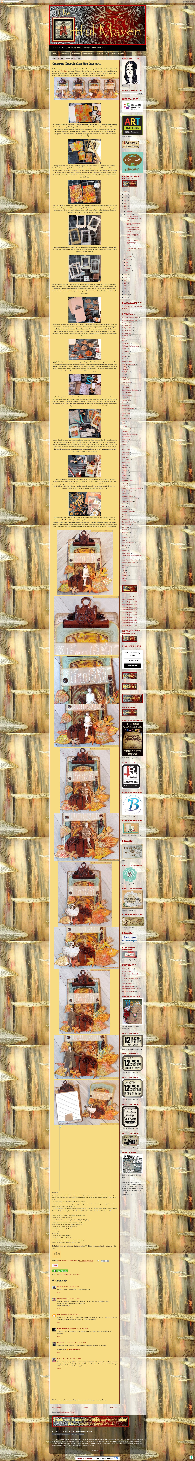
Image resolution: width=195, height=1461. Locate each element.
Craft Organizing (127, 395)
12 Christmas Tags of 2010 (130, 317)
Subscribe (132, 665)
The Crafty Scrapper (128, 991)
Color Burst (125, 387)
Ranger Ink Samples (128, 491)
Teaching (124, 514)
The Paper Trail (126, 524)
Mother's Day (126, 462)
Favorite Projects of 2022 (129, 622)
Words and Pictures (63, 1328)
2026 (126, 192)
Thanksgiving (76, 1274)
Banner (124, 359)
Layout (124, 444)
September (129, 257)
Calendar (76, 54)
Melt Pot (124, 457)
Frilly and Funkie (127, 983)
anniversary (125, 565)
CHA (123, 374)
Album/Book (125, 343)
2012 (126, 294)
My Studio (125, 467)
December (129, 211)
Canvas (124, 377)
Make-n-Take (126, 449)
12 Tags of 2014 (126, 328)
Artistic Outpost (126, 971)
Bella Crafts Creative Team (130, 978)
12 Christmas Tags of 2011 (129, 320)
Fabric (124, 416)
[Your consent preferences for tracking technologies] (191, 1457)
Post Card (125, 483)
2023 (126, 200)
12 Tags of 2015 (126, 330)
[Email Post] (98, 1260)
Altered (124, 348)
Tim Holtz (64, 71)
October (128, 254)
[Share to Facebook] (108, 1261)
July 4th (124, 442)
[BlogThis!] (104, 1261)
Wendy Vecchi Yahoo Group (130, 560)
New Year (125, 473)
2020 (126, 209)
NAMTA (124, 470)
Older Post (113, 1407)
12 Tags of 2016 (126, 333)
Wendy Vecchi (126, 553)
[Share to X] (106, 1261)
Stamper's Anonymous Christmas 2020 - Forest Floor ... (133, 235)
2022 (126, 203)
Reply (59, 1292)
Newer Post (57, 1407)
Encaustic (125, 411)
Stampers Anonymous (128, 511)
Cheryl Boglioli (126, 382)
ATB (123, 338)
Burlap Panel (125, 372)
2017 (126, 280)
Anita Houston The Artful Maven (68, 1260)
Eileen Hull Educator (128, 408)
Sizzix (124, 504)
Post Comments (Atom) (67, 1412)
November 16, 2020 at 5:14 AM (78, 1343)
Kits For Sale (102, 54)
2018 (126, 277)
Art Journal (125, 351)
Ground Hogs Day (127, 429)
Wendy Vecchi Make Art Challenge (132, 555)
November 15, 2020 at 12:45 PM (69, 1286)
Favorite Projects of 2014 (129, 602)
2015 (126, 286)
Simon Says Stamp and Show (130, 988)
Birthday (124, 367)
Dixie (58, 1314)
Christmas (125, 385)
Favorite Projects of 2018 (129, 612)
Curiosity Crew (126, 981)
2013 (126, 291)
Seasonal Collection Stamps (130, 499)
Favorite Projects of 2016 (129, 607)
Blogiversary (125, 369)
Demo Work (125, 400)
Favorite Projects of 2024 (120, 54)
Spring (124, 506)
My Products (88, 54)
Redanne (60, 1359)
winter (124, 580)
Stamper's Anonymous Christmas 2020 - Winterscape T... (132, 242)
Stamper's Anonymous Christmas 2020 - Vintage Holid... (134, 248)
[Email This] (102, 1261)
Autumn (65, 1274)
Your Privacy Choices (104, 1458)
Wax (123, 540)
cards (123, 570)
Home (55, 54)
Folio (123, 421)
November (129, 214)
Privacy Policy (57, 1434)
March (128, 268)
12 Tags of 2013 (126, 325)
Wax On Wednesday (128, 543)
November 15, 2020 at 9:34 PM (70, 1314)
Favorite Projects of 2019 (129, 615)
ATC (123, 341)
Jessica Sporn (126, 439)
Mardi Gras (125, 452)
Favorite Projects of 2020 (129, 617)
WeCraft (124, 545)
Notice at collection (84, 1458)
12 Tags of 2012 (126, 323)
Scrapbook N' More (127, 496)
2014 (126, 289)
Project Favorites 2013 (128, 599)
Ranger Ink (125, 486)
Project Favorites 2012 (128, 597)
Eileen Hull (125, 405)
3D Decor (59, 1274)
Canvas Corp (125, 379)
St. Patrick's (125, 509)
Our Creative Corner (128, 986)
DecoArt (124, 398)
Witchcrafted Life (62, 1343)
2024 (126, 197)
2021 (126, 206)
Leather (124, 447)
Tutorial (124, 530)
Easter (124, 403)
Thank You (125, 517)
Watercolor (125, 537)
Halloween (125, 431)
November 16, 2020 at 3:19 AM (79, 1328)
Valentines (125, 532)
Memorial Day (126, 460)
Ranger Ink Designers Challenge (131, 488)
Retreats (124, 493)
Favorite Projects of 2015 (129, 604)
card (70, 1274)
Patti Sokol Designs (127, 480)
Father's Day (125, 418)
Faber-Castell (126, 413)
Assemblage (125, 354)
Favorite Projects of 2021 (129, 620)
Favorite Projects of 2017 (129, 609)
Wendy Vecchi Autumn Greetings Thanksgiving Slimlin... (133, 229)
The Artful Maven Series (129, 522)
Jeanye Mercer (126, 436)
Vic (58, 1286)
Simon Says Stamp (127, 501)
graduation (125, 573)
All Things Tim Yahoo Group (130, 346)
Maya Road (125, 455)
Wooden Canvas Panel (128, 562)
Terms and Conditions (78, 1434)
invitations (125, 575)
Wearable (124, 548)
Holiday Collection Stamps (130, 434)
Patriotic (124, 478)
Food (123, 423)
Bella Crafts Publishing (128, 364)
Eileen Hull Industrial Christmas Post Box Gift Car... (133, 218)
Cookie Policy (66, 1434)
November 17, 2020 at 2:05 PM (72, 1359)
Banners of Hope (127, 361)
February (129, 271)
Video (123, 535)
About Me (65, 54)
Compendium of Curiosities (130, 390)
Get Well (124, 426)
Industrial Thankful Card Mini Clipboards (133, 224)
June (127, 265)
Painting (124, 475)
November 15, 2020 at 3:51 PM (70, 1298)
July (127, 262)
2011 (126, 297)
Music (124, 465)
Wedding (124, 550)
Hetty (59, 1298)
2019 (126, 274)
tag (123, 578)
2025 (126, 194)
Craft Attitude (126, 392)
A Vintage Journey (127, 969)
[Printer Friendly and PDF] (60, 1272)
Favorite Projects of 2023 (129, 625)
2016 (126, 283)
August (128, 259)
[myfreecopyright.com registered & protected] (132, 308)
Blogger (101, 1450)
